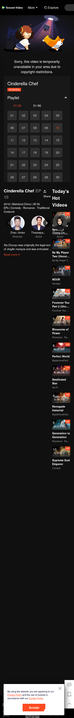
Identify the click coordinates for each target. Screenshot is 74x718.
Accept (34, 707)
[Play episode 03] (35, 115)
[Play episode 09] (46, 128)
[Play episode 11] (12, 140)
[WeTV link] (12, 8)
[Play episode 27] (23, 177)
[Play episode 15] (57, 140)
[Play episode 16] (12, 152)
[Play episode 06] (12, 128)
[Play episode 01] (12, 115)
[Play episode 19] (46, 152)
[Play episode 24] (46, 165)
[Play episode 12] (23, 140)
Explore (53, 7)
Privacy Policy (14, 694)
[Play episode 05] (57, 115)
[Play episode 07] (23, 128)
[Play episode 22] (23, 165)
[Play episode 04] (46, 115)
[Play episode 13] (35, 140)
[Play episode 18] (35, 152)
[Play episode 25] (57, 165)
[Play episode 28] (35, 177)
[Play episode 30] (57, 177)
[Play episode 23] (35, 165)
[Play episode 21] (12, 165)
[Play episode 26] (12, 177)
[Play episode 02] (23, 115)
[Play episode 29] (46, 177)
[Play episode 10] (57, 128)
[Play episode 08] (35, 128)
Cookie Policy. (36, 698)
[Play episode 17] (23, 152)
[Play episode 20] (57, 152)
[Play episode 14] (46, 140)
